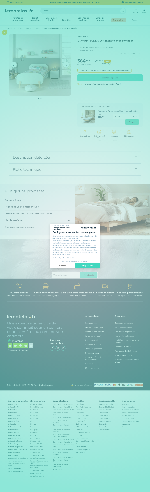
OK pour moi (87, 266)
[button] (4, 260)
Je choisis (62, 266)
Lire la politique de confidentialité (63, 258)
